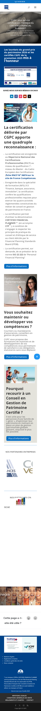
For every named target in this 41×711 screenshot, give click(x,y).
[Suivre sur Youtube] (25, 96)
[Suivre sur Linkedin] (11, 96)
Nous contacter (8, 663)
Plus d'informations (16, 266)
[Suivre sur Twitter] (29, 96)
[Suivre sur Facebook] (16, 96)
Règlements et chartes (11, 659)
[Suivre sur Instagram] (20, 96)
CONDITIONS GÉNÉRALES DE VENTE (19, 698)
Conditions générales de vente (13, 661)
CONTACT (30, 700)
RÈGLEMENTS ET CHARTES (14, 700)
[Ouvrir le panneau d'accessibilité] (37, 357)
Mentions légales (9, 657)
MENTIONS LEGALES (19, 696)
